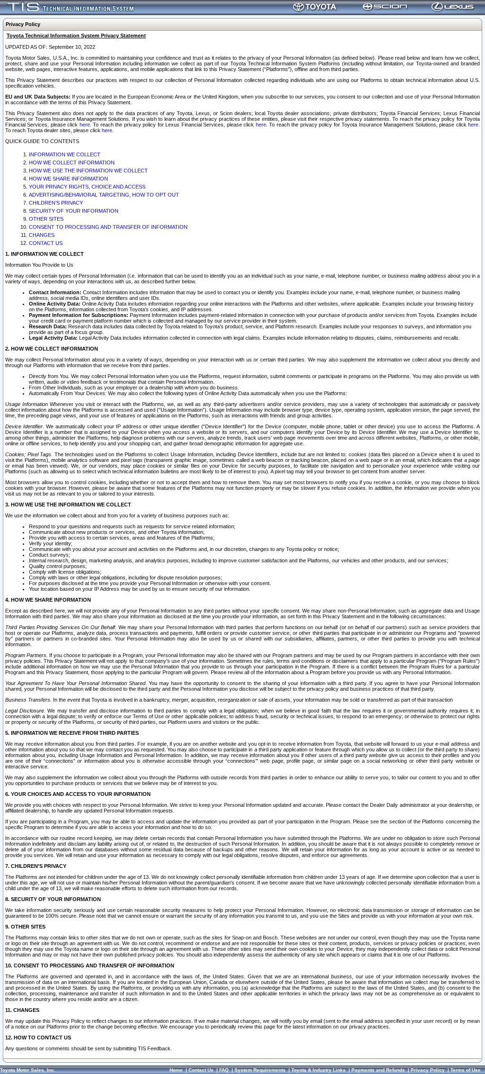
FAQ (224, 1070)
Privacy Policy (428, 1070)
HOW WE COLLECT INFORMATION (72, 162)
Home (176, 1070)
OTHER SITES (46, 219)
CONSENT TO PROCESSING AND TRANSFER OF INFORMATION (108, 227)
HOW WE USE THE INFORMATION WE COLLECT (88, 170)
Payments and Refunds (378, 1070)
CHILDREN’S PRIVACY (56, 203)
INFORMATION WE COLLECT (64, 154)
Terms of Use (465, 1070)
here (85, 124)
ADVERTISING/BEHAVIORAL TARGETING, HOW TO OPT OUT (104, 195)
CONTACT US (46, 243)
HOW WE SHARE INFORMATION (68, 178)
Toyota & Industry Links (318, 1070)
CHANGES (41, 235)
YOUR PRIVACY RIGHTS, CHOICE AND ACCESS (87, 187)
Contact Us (201, 1070)
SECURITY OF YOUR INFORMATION (73, 211)
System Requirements (260, 1070)
